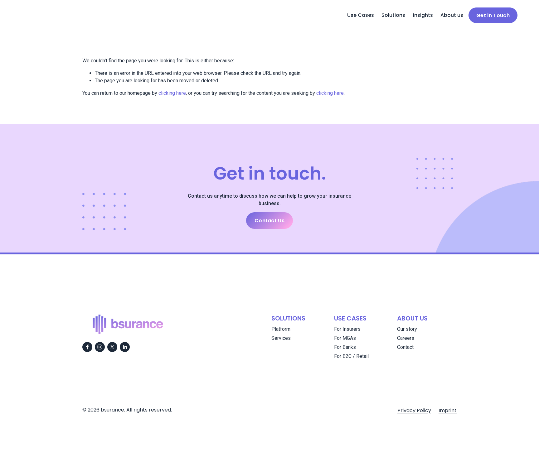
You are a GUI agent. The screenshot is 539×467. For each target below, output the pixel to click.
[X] (112, 347)
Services (281, 338)
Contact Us (269, 220)
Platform (280, 329)
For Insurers (347, 329)
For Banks (345, 347)
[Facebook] (87, 347)
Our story (407, 329)
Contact (405, 347)
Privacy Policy (414, 410)
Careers (405, 338)
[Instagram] (100, 347)
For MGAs (345, 338)
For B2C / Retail (351, 356)
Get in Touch (493, 15)
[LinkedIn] (125, 347)
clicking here (172, 93)
